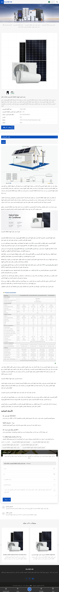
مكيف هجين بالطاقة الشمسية (48, 25)
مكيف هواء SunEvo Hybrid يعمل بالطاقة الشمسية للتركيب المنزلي (44, 554)
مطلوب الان (8, 127)
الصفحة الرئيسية (8, 25)
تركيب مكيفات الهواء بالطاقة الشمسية (11, 447)
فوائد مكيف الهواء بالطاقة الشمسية (41, 442)
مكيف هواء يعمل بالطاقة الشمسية (32, 25)
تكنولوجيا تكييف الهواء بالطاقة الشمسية (21, 442)
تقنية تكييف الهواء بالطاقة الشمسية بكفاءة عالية (14, 463)
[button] (58, 545)
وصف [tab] (3, 142)
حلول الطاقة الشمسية (18, 25)
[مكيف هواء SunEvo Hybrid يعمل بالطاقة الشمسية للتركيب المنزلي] (44, 541)
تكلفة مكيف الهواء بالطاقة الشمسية (29, 444)
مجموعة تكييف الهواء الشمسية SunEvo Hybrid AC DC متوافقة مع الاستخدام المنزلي (16, 554)
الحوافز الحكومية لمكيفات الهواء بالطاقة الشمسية (34, 447)
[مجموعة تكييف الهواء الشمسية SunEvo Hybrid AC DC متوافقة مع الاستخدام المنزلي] (15, 541)
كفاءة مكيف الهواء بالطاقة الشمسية (10, 444)
